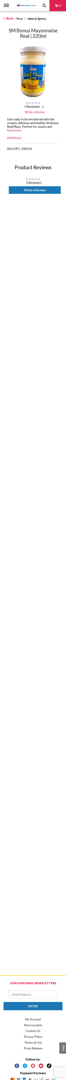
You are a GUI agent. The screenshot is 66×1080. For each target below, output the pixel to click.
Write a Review (35, 190)
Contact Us (33, 1031)
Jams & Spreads (38, 18)
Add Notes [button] (14, 138)
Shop (19, 18)
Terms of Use (33, 1042)
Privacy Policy (33, 1037)
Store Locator (33, 1025)
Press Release (33, 1048)
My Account (33, 1019)
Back (9, 18)
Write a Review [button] (35, 112)
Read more (14, 130)
